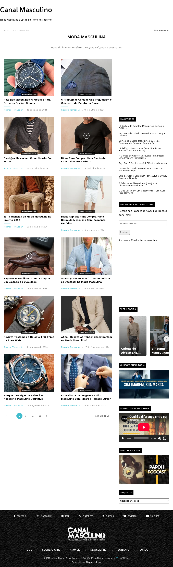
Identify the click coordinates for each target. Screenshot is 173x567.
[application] (144, 427)
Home (28, 549)
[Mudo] (159, 438)
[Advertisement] (144, 88)
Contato (123, 549)
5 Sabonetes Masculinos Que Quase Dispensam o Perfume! (138, 184)
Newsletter (98, 549)
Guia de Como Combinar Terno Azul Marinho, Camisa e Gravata (143, 177)
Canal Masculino (26, 9)
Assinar (124, 232)
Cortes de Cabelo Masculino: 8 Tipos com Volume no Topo (141, 169)
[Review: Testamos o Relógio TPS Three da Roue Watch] (29, 314)
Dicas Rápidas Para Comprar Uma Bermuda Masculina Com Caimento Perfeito (83, 220)
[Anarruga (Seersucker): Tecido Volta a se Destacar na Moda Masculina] (86, 256)
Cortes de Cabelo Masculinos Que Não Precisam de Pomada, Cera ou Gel (139, 142)
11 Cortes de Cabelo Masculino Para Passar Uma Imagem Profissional (141, 156)
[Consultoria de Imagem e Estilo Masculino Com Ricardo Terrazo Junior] (86, 373)
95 (40, 416)
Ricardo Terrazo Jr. (13, 110)
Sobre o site (51, 549)
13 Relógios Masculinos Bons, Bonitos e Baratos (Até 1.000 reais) (140, 149)
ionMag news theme (92, 562)
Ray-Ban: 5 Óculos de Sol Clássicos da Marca (143, 163)
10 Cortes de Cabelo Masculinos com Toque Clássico (142, 134)
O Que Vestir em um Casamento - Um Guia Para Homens (142, 191)
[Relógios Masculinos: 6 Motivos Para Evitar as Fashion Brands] (29, 77)
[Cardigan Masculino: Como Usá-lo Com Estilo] (29, 135)
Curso (144, 549)
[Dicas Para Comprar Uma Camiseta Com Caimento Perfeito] (86, 135)
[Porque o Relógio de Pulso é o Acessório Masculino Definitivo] (29, 373)
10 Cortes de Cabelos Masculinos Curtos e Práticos (141, 127)
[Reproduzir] (123, 438)
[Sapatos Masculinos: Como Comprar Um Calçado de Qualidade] (29, 256)
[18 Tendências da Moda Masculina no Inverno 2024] (29, 194)
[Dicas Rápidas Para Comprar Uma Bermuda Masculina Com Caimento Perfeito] (86, 194)
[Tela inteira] (165, 438)
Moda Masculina (29, 95)
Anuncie (75, 549)
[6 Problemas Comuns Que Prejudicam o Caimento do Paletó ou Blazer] (86, 77)
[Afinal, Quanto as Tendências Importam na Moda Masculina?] (86, 314)
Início (6, 30)
